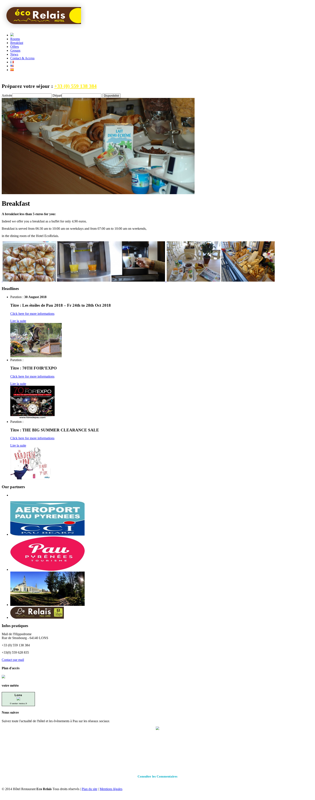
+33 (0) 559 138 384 (75, 86)
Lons (18, 695)
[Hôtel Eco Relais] (44, 27)
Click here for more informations (32, 313)
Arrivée (7, 95)
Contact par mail (13, 660)
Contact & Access (22, 58)
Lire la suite (18, 321)
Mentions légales (111, 789)
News (14, 54)
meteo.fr (23, 703)
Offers (14, 46)
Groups (15, 50)
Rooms (15, 39)
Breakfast (16, 43)
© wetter (14, 703)
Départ (57, 95)
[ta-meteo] (18, 699)
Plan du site (89, 789)
